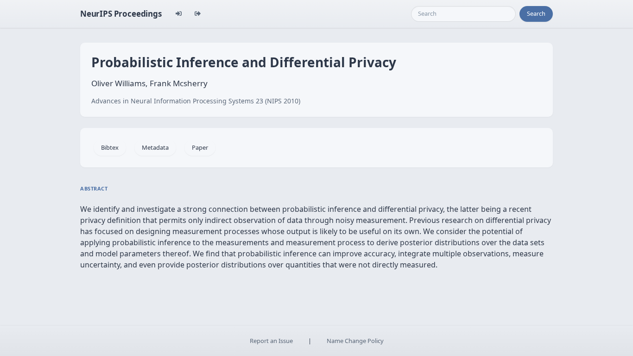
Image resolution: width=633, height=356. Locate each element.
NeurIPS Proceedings (121, 13)
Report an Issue (271, 341)
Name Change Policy (355, 341)
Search (536, 13)
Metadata (155, 147)
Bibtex (110, 147)
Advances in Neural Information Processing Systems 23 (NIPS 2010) (195, 100)
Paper (200, 147)
